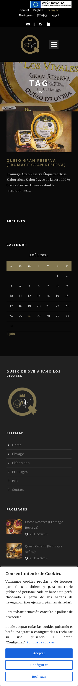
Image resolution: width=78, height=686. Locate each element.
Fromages (20, 472)
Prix (15, 481)
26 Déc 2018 (38, 534)
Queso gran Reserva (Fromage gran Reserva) (36, 162)
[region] (39, 626)
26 (29, 316)
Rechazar (39, 677)
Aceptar (39, 653)
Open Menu (53, 44)
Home (16, 445)
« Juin (10, 334)
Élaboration (21, 463)
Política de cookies (40, 642)
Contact (18, 490)
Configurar (39, 665)
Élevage (18, 454)
